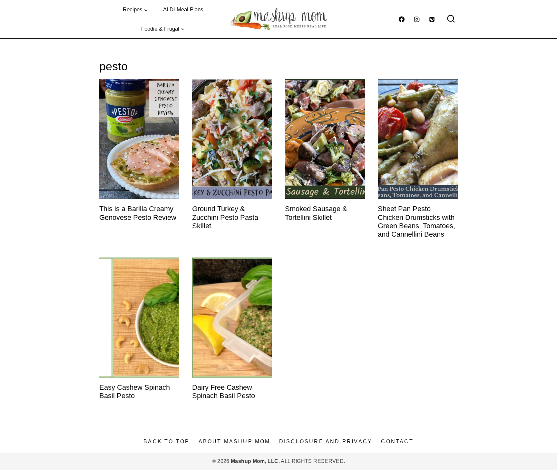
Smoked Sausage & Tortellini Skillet (316, 213)
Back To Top (166, 441)
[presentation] (139, 139)
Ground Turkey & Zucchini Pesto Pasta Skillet (225, 217)
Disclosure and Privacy (325, 441)
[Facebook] (401, 19)
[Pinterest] (432, 19)
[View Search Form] (451, 19)
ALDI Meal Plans (183, 9)
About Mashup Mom (234, 441)
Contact (397, 441)
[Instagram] (417, 19)
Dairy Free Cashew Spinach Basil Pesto (223, 391)
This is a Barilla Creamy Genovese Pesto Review (137, 213)
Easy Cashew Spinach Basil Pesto (134, 391)
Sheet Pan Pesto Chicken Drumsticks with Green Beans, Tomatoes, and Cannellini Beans (416, 221)
